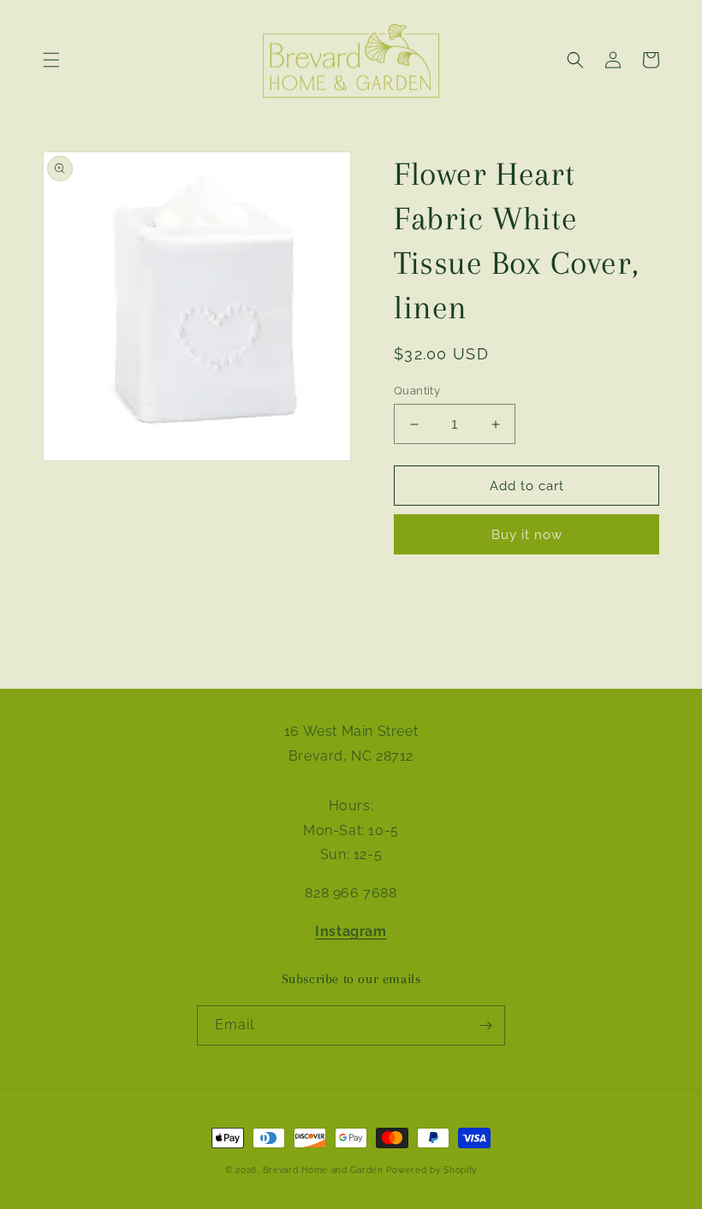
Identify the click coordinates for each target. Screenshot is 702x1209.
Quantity (417, 390)
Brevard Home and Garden (323, 1170)
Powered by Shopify (431, 1170)
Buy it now (526, 534)
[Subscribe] (485, 1025)
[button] (51, 60)
